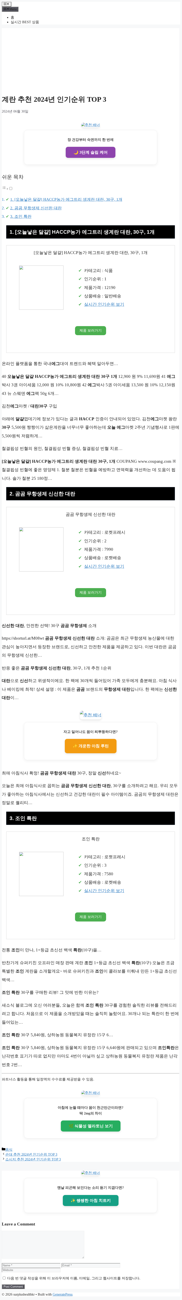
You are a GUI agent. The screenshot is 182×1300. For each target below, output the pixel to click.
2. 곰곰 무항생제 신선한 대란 (36, 208)
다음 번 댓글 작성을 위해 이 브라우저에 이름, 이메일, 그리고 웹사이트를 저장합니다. (73, 1278)
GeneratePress (63, 1294)
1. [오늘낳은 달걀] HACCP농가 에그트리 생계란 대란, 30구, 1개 (66, 199)
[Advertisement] (90, 59)
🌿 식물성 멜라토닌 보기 (91, 1126)
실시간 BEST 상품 (25, 22)
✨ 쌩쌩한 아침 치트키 (91, 1200)
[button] (7, 188)
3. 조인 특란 (21, 216)
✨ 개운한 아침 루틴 (91, 746)
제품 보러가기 (90, 330)
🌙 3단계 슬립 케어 (90, 152)
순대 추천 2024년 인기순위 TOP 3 (31, 1154)
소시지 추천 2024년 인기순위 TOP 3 (33, 1159)
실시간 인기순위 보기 (104, 304)
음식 (8, 1149)
